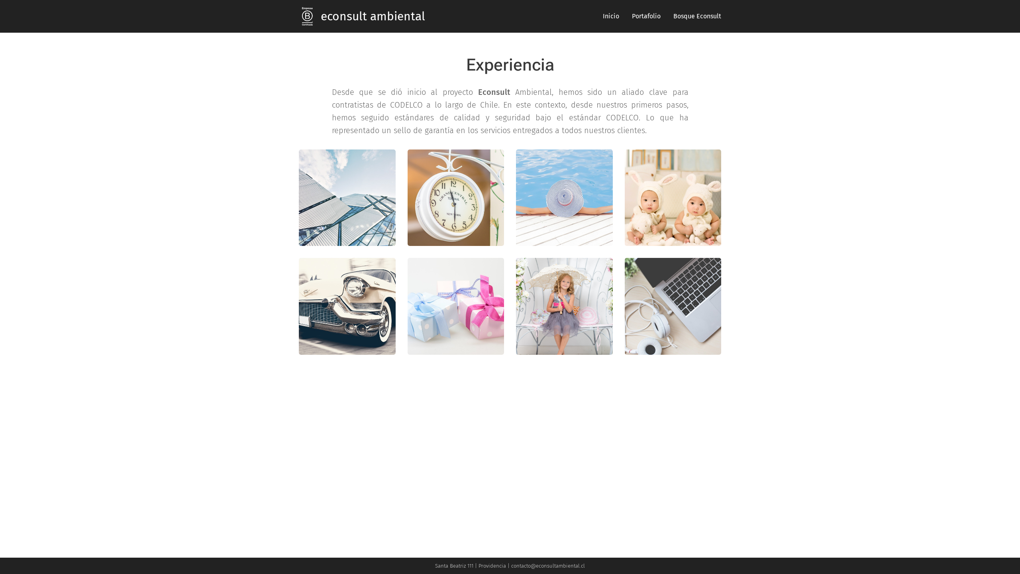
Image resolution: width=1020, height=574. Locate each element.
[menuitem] (613, 16)
